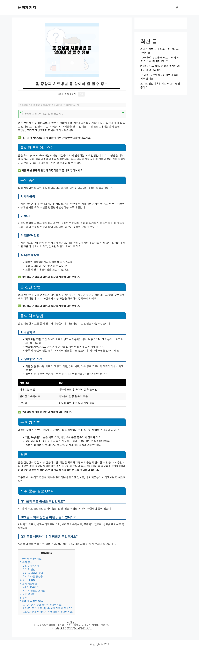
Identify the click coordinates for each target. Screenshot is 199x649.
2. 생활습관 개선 (34, 590)
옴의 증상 (26, 562)
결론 (23, 597)
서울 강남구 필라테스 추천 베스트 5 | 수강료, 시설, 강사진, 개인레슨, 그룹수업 (73, 625)
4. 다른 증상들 (33, 576)
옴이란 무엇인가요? (31, 558)
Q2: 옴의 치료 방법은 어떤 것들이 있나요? (47, 608)
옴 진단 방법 (27, 579)
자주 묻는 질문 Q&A (31, 601)
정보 (72, 622)
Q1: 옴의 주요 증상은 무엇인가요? (42, 604)
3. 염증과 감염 (33, 572)
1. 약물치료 (31, 587)
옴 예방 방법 (27, 594)
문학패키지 (27, 7)
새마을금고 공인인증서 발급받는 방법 (73, 628)
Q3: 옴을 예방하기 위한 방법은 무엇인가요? (48, 611)
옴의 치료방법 (28, 583)
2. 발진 (29, 569)
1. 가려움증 (31, 565)
